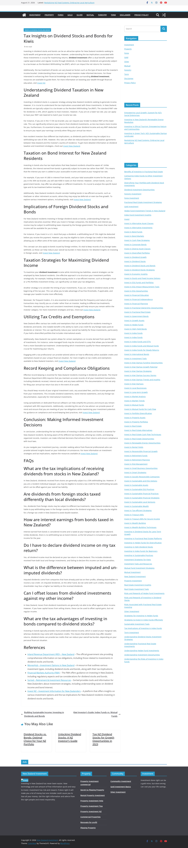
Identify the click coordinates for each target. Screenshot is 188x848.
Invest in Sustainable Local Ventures (139, 502)
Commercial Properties (90, 817)
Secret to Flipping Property (92, 790)
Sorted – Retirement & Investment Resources (49, 680)
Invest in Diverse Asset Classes (137, 249)
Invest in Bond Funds (133, 232)
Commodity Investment (120, 781)
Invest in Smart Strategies (135, 472)
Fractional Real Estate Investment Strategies (143, 202)
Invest (126, 219)
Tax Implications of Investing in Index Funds (143, 628)
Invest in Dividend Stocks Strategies (139, 270)
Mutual (90, 15)
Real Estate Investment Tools (136, 589)
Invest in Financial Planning (136, 303)
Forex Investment (131, 198)
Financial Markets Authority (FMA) (43, 672)
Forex (60, 15)
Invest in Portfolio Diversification (138, 413)
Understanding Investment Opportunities (142, 655)
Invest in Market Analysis (135, 396)
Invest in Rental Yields (133, 447)
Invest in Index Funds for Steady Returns (141, 350)
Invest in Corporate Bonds (135, 244)
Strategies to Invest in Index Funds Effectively (143, 620)
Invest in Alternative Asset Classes (138, 223)
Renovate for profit (88, 822)
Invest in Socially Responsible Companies (142, 476)
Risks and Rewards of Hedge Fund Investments (144, 593)
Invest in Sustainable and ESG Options (140, 481)
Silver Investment (131, 611)
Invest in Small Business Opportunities (141, 468)
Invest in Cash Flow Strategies (137, 240)
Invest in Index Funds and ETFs (137, 341)
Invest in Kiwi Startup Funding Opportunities (143, 363)
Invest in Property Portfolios (136, 422)
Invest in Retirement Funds (135, 455)
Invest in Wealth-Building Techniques (140, 527)
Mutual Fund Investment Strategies (139, 568)
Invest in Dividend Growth (135, 257)
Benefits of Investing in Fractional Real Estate (143, 171)
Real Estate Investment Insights (137, 585)
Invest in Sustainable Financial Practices (141, 493)
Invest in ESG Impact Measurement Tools (141, 287)
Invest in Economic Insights (136, 274)
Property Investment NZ (91, 811)
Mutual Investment (132, 572)
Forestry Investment (132, 194)
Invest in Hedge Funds (133, 325)
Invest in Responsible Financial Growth (141, 451)
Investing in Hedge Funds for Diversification (143, 542)
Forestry (102, 15)
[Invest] (24, 780)
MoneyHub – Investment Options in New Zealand (50, 665)
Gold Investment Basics (120, 786)
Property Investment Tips (91, 806)
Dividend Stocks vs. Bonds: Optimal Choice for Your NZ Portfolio (35, 739)
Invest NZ (41, 83)
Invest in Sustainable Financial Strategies (141, 498)
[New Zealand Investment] (24, 15)
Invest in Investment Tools (135, 358)
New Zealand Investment (135, 576)
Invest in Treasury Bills (134, 514)
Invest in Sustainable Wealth (136, 506)
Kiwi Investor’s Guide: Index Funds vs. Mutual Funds (95, 714)
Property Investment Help (91, 801)
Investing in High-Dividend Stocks (138, 547)
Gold (70, 15)
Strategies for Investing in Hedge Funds (141, 615)
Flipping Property (88, 828)
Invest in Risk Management (135, 464)
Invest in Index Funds (133, 333)
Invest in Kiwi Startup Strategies (138, 371)
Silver (79, 15)
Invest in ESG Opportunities (136, 291)
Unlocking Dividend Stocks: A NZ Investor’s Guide (69, 737)
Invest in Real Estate (133, 426)
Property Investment (133, 580)
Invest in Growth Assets (134, 320)
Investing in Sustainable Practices (138, 555)
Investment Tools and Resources (138, 564)
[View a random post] (164, 15)
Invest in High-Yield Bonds (135, 329)
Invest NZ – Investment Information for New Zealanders (54, 691)
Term (113, 15)
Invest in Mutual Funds (134, 405)
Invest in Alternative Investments (138, 227)
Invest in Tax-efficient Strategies (138, 510)
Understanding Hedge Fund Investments (141, 650)
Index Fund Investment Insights (137, 215)
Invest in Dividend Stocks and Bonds (37, 30)
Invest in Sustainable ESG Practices (139, 489)
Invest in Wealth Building (135, 523)
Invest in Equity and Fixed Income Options (142, 278)
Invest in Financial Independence (138, 299)
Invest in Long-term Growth (136, 392)
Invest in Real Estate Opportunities (139, 438)
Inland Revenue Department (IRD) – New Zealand (50, 654)
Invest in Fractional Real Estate (137, 312)
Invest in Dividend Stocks (135, 261)
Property (49, 15)
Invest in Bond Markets (134, 236)
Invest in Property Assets (134, 417)
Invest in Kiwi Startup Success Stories (140, 375)
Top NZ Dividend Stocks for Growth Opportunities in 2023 (103, 739)
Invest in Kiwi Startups (133, 384)
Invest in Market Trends (134, 401)
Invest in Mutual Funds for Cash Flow (140, 409)
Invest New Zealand (71, 146)
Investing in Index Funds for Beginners (140, 551)
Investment (35, 15)
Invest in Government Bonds (136, 316)
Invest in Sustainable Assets (136, 485)
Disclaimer (125, 15)
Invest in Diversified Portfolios (137, 253)
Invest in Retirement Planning (137, 460)
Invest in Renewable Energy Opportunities (142, 443)
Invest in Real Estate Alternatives (138, 430)
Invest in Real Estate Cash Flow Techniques (142, 434)
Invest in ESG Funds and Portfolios (139, 282)
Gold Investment (131, 206)
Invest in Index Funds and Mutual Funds (141, 346)
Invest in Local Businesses (135, 388)
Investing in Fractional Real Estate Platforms (143, 538)
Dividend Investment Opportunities (139, 189)
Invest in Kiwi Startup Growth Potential (140, 367)
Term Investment (131, 632)
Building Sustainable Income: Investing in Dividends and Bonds (44, 714)
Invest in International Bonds (136, 354)
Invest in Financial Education (136, 295)
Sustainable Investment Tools (137, 624)
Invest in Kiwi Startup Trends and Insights (142, 379)
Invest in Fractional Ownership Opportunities (143, 308)
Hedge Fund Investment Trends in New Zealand (144, 211)
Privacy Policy (141, 15)
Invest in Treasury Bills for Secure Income (142, 519)
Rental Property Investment (92, 795)
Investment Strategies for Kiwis (137, 559)
